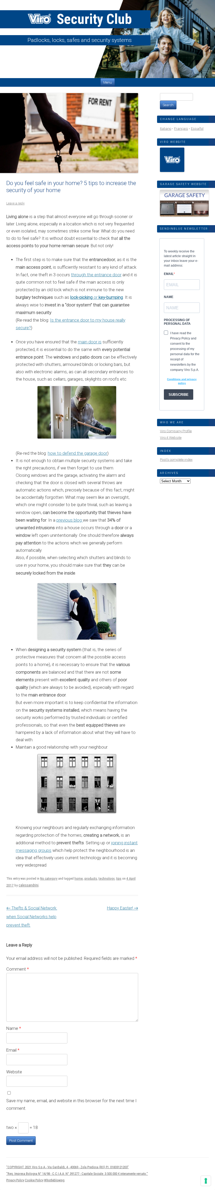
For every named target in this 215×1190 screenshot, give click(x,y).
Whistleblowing (54, 1180)
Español (197, 129)
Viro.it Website (170, 438)
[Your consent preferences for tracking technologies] (206, 1181)
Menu (107, 82)
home (78, 878)
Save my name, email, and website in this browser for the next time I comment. (71, 1104)
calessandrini (29, 885)
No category (48, 878)
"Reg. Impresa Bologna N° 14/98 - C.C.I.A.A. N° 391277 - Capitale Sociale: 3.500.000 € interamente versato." (77, 1174)
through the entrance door (96, 274)
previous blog (69, 520)
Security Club (92, 19)
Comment (17, 969)
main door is (89, 341)
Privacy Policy (15, 1180)
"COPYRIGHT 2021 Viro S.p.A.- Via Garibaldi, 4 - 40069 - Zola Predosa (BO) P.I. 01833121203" (67, 1167)
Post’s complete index (176, 460)
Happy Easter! (122, 908)
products (90, 878)
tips (118, 878)
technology (107, 878)
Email (12, 1050)
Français (181, 129)
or (96, 297)
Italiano (165, 129)
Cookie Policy (34, 1180)
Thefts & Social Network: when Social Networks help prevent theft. (31, 917)
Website (14, 1071)
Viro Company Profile (176, 431)
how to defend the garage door (77, 453)
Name (13, 1028)
